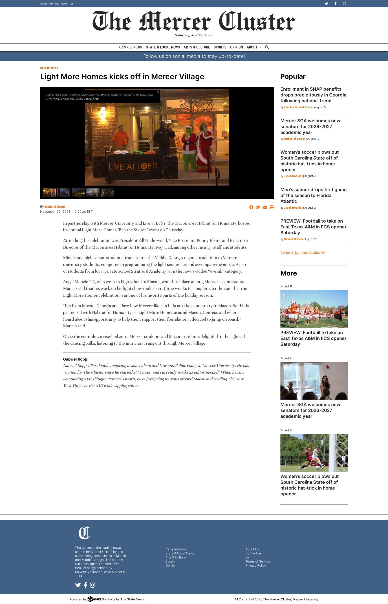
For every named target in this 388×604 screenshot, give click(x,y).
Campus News (130, 47)
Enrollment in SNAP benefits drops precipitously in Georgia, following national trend (314, 94)
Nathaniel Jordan (294, 138)
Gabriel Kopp (91, 98)
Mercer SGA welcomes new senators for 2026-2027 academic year (310, 126)
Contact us (253, 553)
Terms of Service (257, 561)
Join (248, 557)
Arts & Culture (197, 47)
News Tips (67, 3)
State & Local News (163, 47)
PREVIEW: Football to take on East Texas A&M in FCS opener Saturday (313, 226)
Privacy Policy (255, 565)
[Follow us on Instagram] (92, 586)
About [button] (252, 47)
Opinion (236, 47)
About (44, 3)
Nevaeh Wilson (293, 239)
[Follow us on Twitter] (78, 586)
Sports (220, 47)
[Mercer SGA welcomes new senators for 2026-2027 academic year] (314, 381)
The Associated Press (298, 107)
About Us (252, 549)
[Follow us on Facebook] (85, 586)
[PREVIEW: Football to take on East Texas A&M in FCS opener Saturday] (314, 309)
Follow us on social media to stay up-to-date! (194, 56)
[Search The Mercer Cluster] (267, 47)
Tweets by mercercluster (302, 252)
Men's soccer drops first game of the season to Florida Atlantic (313, 195)
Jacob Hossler (293, 176)
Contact (54, 3)
